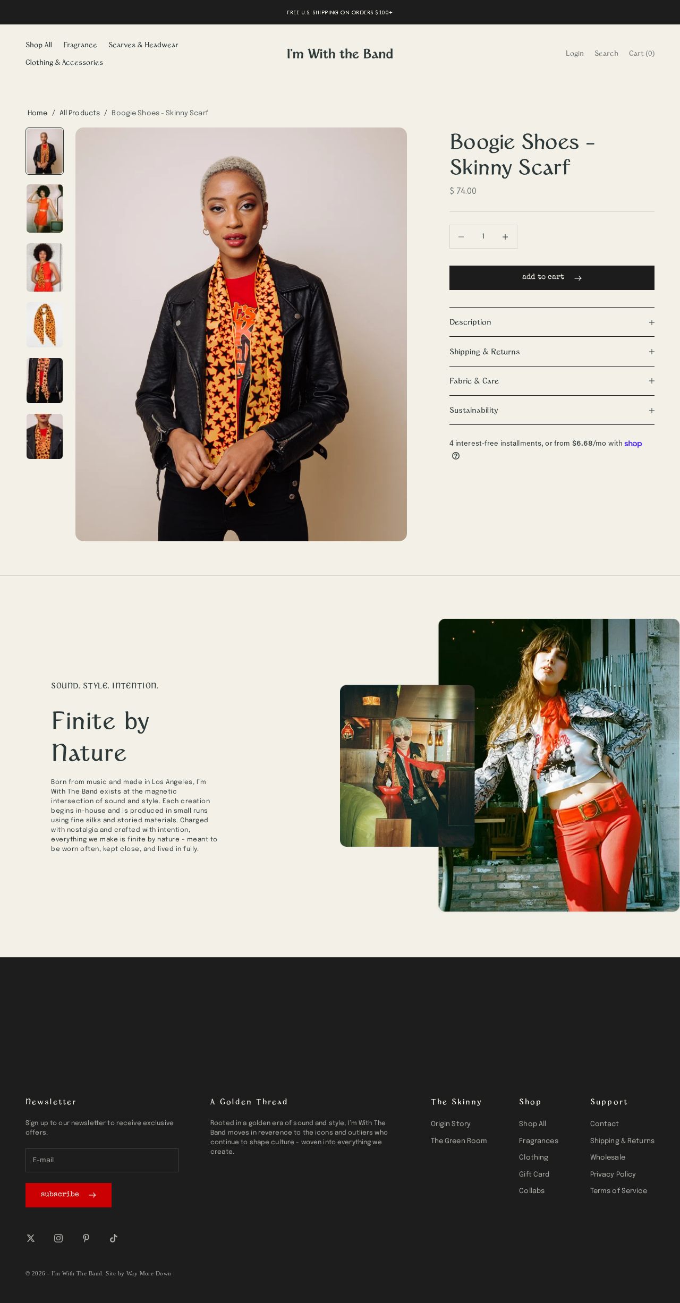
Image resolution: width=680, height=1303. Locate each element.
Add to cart (543, 278)
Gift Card (534, 1174)
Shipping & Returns (622, 1141)
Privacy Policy (613, 1174)
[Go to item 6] (45, 436)
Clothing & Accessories (64, 61)
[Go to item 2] (45, 208)
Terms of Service (618, 1191)
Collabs (532, 1191)
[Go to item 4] (45, 324)
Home (38, 113)
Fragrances (538, 1141)
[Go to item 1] (45, 151)
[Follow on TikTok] (113, 1238)
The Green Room (459, 1141)
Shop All (39, 44)
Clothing (533, 1157)
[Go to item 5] (45, 380)
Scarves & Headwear (143, 44)
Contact (604, 1124)
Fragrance (80, 44)
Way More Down (149, 1273)
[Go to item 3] (45, 267)
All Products (80, 113)
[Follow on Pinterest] (86, 1238)
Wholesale (607, 1157)
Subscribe (60, 1194)
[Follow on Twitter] (31, 1238)
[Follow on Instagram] (58, 1238)
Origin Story (451, 1124)
